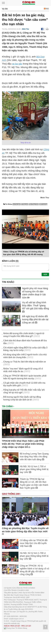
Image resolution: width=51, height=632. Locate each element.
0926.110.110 (15, 626)
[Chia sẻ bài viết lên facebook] (42, 29)
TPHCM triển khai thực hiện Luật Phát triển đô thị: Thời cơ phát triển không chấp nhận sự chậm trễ (23, 444)
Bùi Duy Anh (33, 204)
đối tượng (43, 204)
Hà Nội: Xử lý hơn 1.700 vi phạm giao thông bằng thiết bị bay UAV (34, 469)
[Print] (47, 29)
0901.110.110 (26, 626)
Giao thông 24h (11, 494)
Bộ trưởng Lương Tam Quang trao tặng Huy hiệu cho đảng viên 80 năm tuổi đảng (34, 456)
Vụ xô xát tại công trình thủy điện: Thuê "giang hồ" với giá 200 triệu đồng (35, 305)
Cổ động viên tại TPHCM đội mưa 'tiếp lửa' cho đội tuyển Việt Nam (33, 543)
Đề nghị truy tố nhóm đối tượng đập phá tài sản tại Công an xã (35, 319)
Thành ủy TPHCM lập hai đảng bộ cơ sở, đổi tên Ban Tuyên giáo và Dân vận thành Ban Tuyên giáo (34, 483)
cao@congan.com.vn (16, 619)
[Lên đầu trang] (45, 627)
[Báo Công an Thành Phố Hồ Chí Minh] (28, 3)
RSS (47, 8)
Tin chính (7, 406)
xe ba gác (17, 63)
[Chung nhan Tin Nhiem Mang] (15, 628)
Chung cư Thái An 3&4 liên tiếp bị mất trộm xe (24, 362)
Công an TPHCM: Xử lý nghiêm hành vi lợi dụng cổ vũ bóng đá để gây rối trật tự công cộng (34, 570)
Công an (25, 204)
